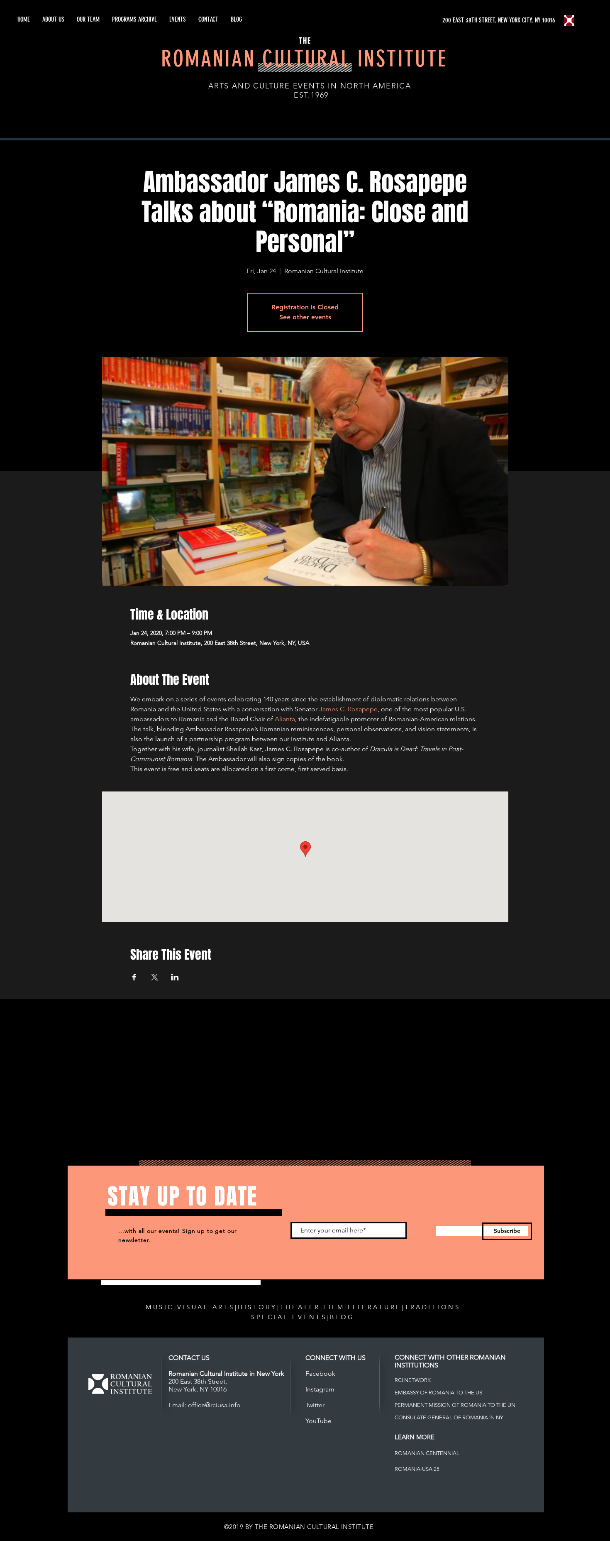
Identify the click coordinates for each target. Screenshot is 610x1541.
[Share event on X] (155, 977)
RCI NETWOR (411, 1380)
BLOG (342, 1317)
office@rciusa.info (214, 1405)
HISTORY (257, 1307)
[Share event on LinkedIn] (175, 977)
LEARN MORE (414, 1437)
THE (305, 41)
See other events (305, 317)
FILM (333, 1307)
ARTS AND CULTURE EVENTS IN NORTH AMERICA (309, 86)
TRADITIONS (432, 1307)
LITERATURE (375, 1307)
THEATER (300, 1307)
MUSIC (160, 1307)
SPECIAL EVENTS (289, 1317)
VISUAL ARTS (206, 1307)
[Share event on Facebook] (134, 977)
